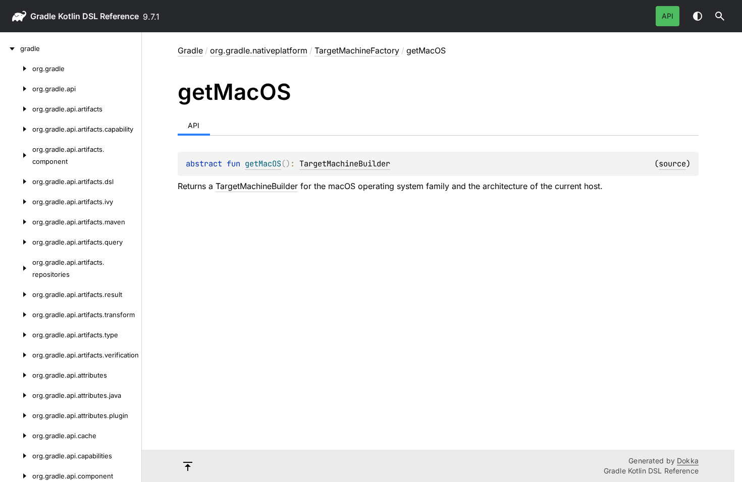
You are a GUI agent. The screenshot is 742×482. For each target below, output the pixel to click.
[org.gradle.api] (16, 89)
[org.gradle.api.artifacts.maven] (16, 222)
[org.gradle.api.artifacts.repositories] (16, 268)
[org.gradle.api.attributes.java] (16, 395)
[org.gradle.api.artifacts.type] (16, 335)
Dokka (688, 460)
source (672, 163)
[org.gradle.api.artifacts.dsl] (16, 181)
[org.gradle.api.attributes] (16, 375)
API (667, 16)
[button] (720, 16)
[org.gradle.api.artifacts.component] (16, 155)
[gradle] (10, 48)
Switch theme (697, 16)
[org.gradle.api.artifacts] (16, 109)
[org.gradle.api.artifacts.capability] (16, 129)
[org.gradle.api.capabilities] (16, 456)
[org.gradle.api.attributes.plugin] (16, 415)
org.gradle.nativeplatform (258, 50)
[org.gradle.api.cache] (16, 436)
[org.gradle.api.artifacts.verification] (16, 355)
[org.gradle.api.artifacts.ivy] (16, 202)
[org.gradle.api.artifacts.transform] (16, 315)
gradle (43, 16)
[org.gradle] (16, 68)
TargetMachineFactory (356, 50)
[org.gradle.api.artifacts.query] (16, 242)
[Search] (720, 16)
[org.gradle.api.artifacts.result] (16, 294)
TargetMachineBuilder (344, 163)
